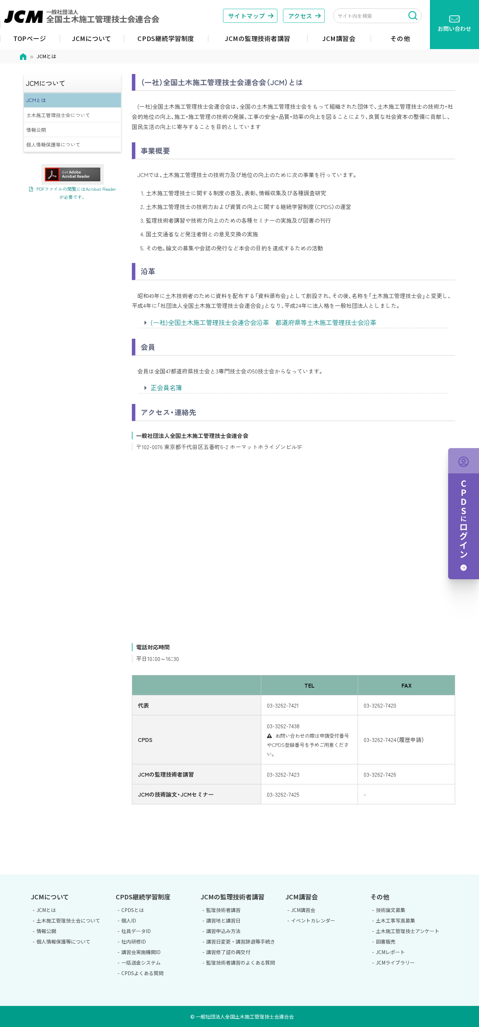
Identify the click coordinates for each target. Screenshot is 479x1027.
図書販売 (386, 941)
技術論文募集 (390, 909)
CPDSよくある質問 (142, 973)
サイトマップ (246, 15)
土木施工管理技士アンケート (407, 930)
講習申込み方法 (223, 930)
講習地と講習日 (223, 920)
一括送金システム (141, 962)
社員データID (136, 930)
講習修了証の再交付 (228, 951)
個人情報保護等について (53, 144)
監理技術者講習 (223, 909)
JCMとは (36, 99)
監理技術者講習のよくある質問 (240, 962)
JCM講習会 (303, 909)
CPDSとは (132, 909)
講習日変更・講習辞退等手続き (240, 941)
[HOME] (23, 56)
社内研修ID (133, 941)
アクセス (300, 15)
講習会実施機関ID (141, 951)
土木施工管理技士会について (58, 115)
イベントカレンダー (313, 920)
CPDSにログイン (463, 513)
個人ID (128, 920)
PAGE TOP (454, 871)
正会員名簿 (166, 387)
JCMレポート (390, 951)
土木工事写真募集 (395, 920)
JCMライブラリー (395, 962)
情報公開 (36, 129)
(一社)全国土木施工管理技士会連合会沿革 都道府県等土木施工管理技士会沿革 (263, 322)
